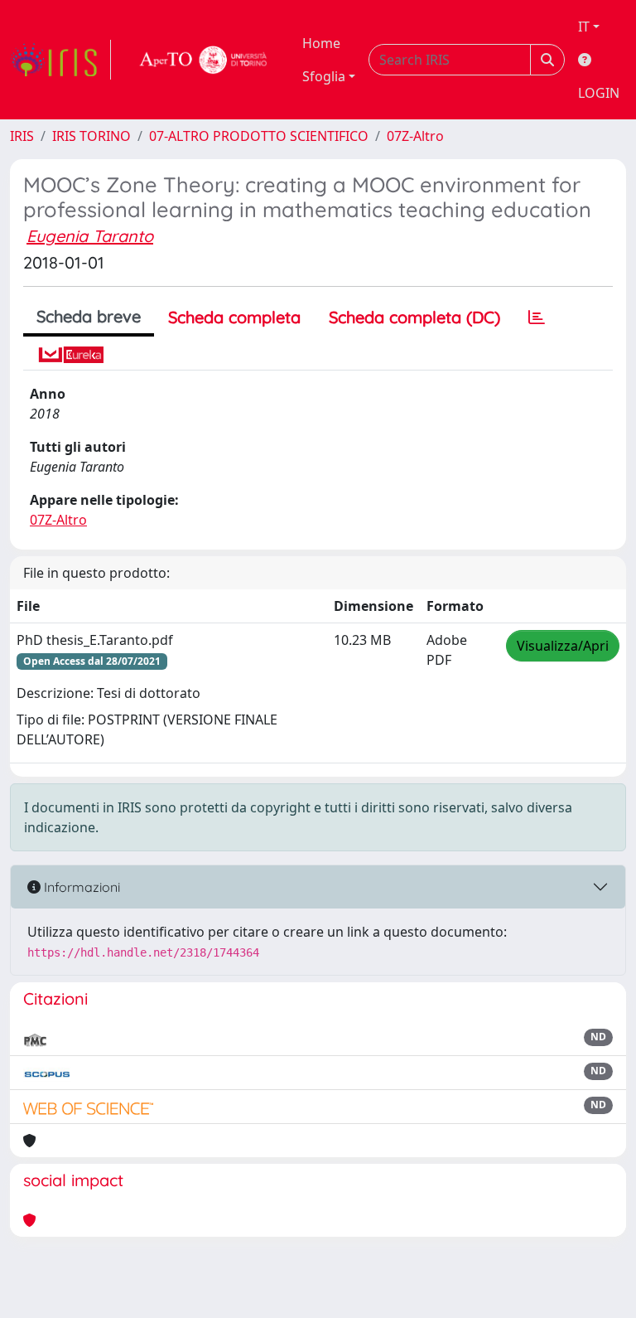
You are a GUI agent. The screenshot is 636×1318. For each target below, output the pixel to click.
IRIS (22, 136)
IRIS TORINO (91, 136)
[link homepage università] (203, 60)
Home (321, 43)
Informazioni (80, 887)
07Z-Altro (415, 136)
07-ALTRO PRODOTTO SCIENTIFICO (259, 136)
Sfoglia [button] (323, 76)
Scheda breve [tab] (88, 316)
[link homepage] (60, 60)
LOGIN (598, 93)
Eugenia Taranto (89, 235)
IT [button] (584, 26)
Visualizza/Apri (563, 646)
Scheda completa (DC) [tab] (414, 317)
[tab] (536, 317)
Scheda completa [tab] (234, 317)
